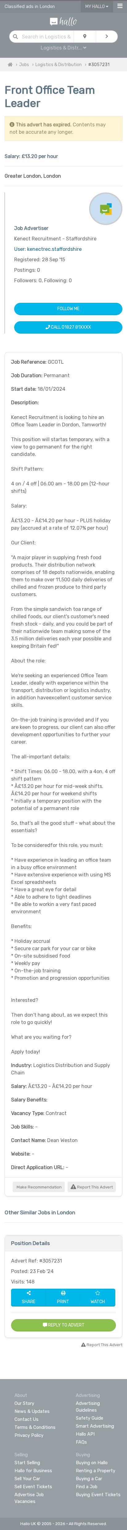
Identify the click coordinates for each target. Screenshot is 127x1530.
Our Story (24, 1403)
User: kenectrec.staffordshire (48, 249)
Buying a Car (89, 1478)
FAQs (81, 1442)
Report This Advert (94, 1187)
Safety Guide (89, 1418)
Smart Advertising (95, 1426)
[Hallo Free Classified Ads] (63, 21)
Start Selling (27, 1462)
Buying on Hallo (92, 1462)
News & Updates (32, 1411)
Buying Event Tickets (98, 1494)
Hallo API (85, 1434)
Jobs (24, 64)
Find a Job (86, 1486)
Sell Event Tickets (33, 1486)
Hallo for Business (33, 1470)
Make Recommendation (39, 1187)
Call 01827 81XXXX (70, 327)
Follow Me (68, 308)
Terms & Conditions (34, 1427)
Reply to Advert (65, 1325)
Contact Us (26, 1419)
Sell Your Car (27, 1478)
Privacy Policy (28, 1435)
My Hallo (95, 6)
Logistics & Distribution (58, 64)
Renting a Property (95, 1470)
